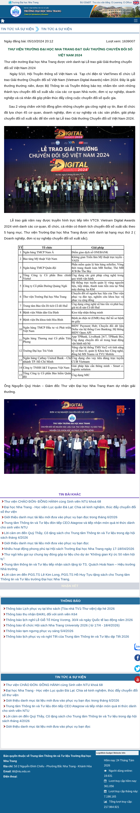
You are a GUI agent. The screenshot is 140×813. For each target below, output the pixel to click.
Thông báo (70, 601)
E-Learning (116, 2)
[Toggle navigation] (135, 20)
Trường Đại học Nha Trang (25, 2)
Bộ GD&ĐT (85, 2)
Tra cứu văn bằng (101, 2)
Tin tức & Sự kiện (56, 29)
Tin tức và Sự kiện (17, 29)
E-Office (127, 2)
